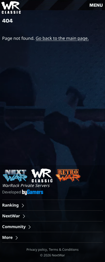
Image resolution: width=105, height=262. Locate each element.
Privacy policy (36, 249)
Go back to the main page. (62, 38)
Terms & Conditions (64, 249)
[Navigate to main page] (10, 7)
